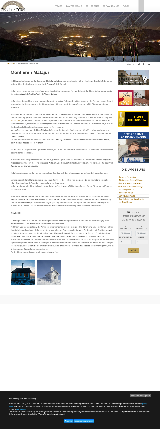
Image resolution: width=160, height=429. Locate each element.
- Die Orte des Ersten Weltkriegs (130, 180)
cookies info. (21, 409)
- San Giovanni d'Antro (126, 196)
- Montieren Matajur (125, 193)
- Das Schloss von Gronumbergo (130, 186)
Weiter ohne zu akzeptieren (140, 396)
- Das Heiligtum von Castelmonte (131, 199)
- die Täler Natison (125, 202)
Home (11, 64)
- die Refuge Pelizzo (126, 189)
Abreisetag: (142, 229)
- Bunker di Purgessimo (127, 177)
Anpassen (68, 421)
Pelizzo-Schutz (16, 121)
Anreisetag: (125, 229)
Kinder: (141, 237)
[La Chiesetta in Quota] (23, 272)
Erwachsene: (125, 237)
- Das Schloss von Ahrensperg (130, 183)
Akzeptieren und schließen (83, 421)
